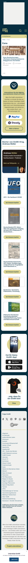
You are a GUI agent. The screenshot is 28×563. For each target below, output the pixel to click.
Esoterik (4, 441)
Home (3, 39)
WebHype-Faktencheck (9, 495)
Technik (4, 487)
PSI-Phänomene (7, 477)
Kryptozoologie (6, 465)
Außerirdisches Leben (8, 437)
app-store (14, 362)
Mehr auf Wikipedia (10, 163)
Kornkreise (5, 461)
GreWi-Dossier (6, 455)
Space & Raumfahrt (8, 485)
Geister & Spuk (6, 445)
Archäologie (5, 435)
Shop (14, 403)
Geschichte (5, 447)
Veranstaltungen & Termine (10, 491)
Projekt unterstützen (14, 546)
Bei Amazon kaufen (12, 325)
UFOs (4, 489)
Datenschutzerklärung (8, 498)
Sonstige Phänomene (8, 483)
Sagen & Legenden (7, 481)
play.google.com (14, 367)
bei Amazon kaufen (12, 202)
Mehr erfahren (14, 128)
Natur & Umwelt (7, 473)
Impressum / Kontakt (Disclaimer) (12, 500)
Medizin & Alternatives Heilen (11, 469)
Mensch (4, 471)
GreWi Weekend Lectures (9, 453)
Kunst (4, 467)
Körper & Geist (6, 463)
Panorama (5, 475)
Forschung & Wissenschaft (10, 443)
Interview (5, 457)
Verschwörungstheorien (9, 493)
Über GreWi (5, 497)
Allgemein (5, 433)
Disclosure (5, 439)
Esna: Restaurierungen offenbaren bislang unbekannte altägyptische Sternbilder (13, 59)
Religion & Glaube (7, 479)
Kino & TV (5, 459)
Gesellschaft (6, 449)
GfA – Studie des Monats (9, 451)
